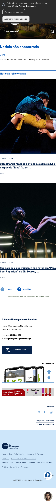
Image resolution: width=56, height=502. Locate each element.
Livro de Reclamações (10, 446)
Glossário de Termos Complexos (23, 458)
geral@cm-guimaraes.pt (19, 339)
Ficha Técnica (19, 454)
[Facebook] (33, 412)
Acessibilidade (7, 463)
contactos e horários (19, 350)
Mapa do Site (7, 454)
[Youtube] (45, 412)
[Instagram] (51, 412)
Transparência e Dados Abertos (40, 463)
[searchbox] (28, 31)
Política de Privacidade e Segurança (15, 467)
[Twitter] (39, 412)
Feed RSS (5, 458)
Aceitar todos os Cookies (15, 19)
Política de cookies (27, 6)
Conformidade (20, 463)
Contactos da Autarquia (35, 454)
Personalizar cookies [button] (13, 12)
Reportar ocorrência (46, 424)
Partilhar (27, 289)
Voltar (9, 289)
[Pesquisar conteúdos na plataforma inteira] (52, 31)
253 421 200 (15, 335)
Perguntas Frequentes (45, 421)
